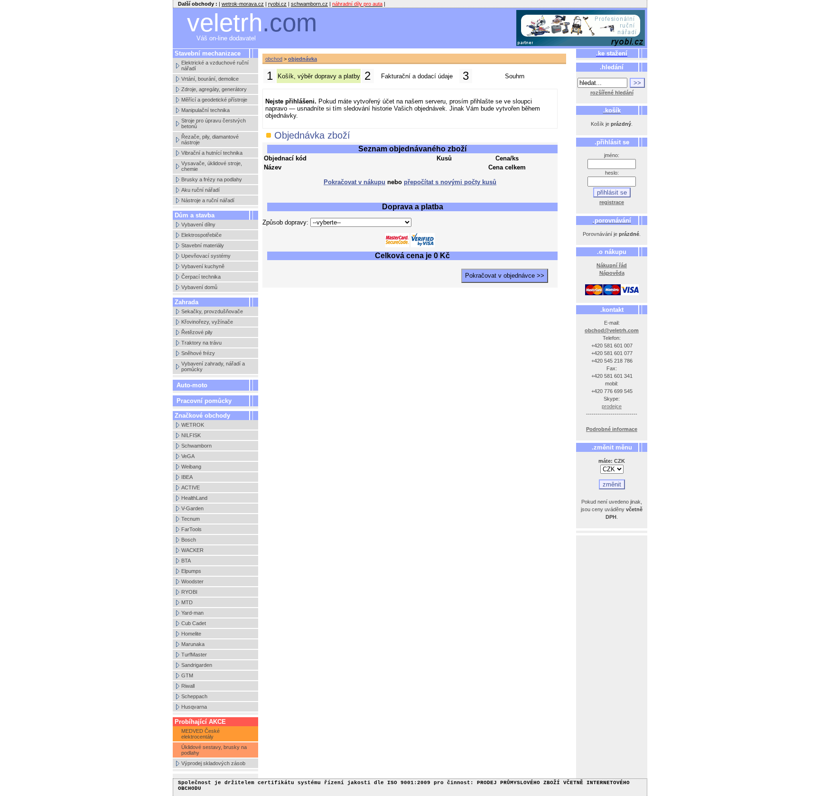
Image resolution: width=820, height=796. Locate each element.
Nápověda (611, 273)
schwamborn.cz (309, 4)
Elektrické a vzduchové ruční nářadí (215, 65)
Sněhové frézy (198, 353)
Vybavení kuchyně (202, 266)
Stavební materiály (202, 245)
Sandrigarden (196, 665)
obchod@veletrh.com (612, 330)
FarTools (191, 529)
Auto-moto (192, 385)
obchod (273, 59)
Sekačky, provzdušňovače (212, 311)
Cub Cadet (193, 623)
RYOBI (189, 592)
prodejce (612, 406)
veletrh (252, 23)
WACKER (192, 550)
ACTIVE (190, 487)
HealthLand (194, 498)
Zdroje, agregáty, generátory (214, 89)
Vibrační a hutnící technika (211, 153)
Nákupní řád (611, 265)
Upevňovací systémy (206, 256)
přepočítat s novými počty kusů (450, 182)
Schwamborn (196, 446)
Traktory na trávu (201, 343)
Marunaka (193, 644)
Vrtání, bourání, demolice (210, 79)
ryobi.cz (277, 4)
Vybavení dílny (198, 224)
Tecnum (190, 519)
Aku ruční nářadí (200, 190)
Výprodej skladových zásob (213, 763)
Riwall (188, 686)
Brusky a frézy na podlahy (211, 179)
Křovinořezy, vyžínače (207, 322)
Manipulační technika (205, 110)
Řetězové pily (197, 332)
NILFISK (191, 435)
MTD (187, 602)
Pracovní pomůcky (204, 400)
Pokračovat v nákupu (354, 182)
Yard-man (192, 613)
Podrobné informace (611, 429)
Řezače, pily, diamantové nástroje (210, 139)
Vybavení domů (199, 287)
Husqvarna (194, 707)
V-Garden (192, 508)
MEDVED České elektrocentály (200, 734)
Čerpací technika (201, 277)
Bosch (188, 540)
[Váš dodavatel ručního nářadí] (580, 28)
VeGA (188, 456)
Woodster (192, 581)
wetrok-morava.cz (243, 4)
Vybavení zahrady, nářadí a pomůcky (213, 366)
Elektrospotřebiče (201, 235)
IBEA (187, 477)
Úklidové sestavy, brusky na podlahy (214, 750)
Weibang (191, 466)
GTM (187, 675)
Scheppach (194, 696)
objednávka (302, 59)
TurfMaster (194, 654)
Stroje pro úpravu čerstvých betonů (213, 123)
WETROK (192, 425)
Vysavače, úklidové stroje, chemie (211, 166)
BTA (186, 560)
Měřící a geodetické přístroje (214, 100)
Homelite (191, 634)
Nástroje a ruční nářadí (207, 200)
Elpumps (191, 571)
